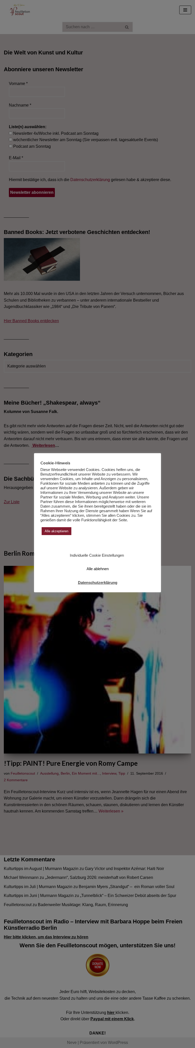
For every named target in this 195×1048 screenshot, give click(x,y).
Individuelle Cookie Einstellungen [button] (97, 555)
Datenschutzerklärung (97, 582)
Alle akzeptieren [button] (56, 531)
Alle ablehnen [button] (98, 569)
